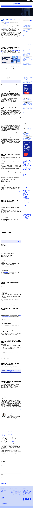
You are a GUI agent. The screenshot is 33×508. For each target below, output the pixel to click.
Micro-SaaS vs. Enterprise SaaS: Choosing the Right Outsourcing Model (27, 26)
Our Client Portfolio (4, 503)
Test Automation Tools (27, 213)
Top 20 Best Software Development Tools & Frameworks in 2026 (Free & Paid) (27, 103)
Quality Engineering (26, 198)
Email (2, 477)
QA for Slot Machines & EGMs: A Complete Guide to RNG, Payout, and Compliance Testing (27, 63)
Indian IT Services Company (25, 177)
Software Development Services (10, 423)
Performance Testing (26, 192)
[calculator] (32, 0)
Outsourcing (3, 423)
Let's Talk (27, 92)
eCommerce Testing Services (27, 171)
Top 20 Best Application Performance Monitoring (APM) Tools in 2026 (27, 107)
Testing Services (27, 214)
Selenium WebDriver (27, 202)
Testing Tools (25, 215)
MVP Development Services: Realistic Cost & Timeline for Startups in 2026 (27, 78)
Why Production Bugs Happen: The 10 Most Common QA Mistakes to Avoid (27, 71)
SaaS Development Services (26, 201)
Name (2, 474)
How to (25, 175)
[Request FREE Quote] (15, 495)
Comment (2, 465)
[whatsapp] (23, 499)
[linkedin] (29, 0)
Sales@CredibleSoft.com (28, 497)
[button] (29, 6)
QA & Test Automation (2, 500)
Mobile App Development (3, 498)
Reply (2, 459)
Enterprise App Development (3, 493)
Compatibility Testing (26, 167)
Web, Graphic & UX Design (4, 491)
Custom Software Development (15, 424)
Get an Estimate (26, 154)
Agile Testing (26, 160)
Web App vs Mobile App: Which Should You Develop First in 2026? (27, 50)
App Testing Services (26, 163)
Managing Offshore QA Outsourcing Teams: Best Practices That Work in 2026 (27, 67)
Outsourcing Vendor (26, 191)
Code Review (25, 166)
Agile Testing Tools (27, 161)
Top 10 (24, 216)
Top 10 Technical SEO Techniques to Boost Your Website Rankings (26, 54)
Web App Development (3, 496)
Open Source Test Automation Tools (27, 189)
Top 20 (27, 216)
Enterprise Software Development (26, 173)
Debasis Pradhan (6, 22)
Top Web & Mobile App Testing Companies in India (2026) (26, 34)
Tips (30, 215)
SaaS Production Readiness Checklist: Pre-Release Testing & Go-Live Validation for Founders (27, 38)
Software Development (26, 205)
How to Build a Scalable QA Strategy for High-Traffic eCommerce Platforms (27, 42)
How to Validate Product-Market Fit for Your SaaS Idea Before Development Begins (27, 74)
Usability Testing (26, 218)
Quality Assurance (25, 196)
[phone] (27, 499)
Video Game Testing (26, 219)
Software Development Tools (27, 207)
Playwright (24, 193)
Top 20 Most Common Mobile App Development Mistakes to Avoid (27, 121)
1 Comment (6, 23)
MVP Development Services (26, 184)
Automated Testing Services (27, 165)
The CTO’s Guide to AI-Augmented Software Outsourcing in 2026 (26, 30)
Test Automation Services (26, 209)
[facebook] (27, 0)
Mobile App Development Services (9, 422)
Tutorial (25, 217)
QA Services (26, 194)
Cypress (24, 170)
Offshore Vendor (17, 422)
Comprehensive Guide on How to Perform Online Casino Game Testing (27, 117)
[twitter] (28, 0)
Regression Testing (26, 199)
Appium (24, 162)
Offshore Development (26, 186)
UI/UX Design (28, 217)
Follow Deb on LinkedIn (13, 420)
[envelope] (25, 499)
